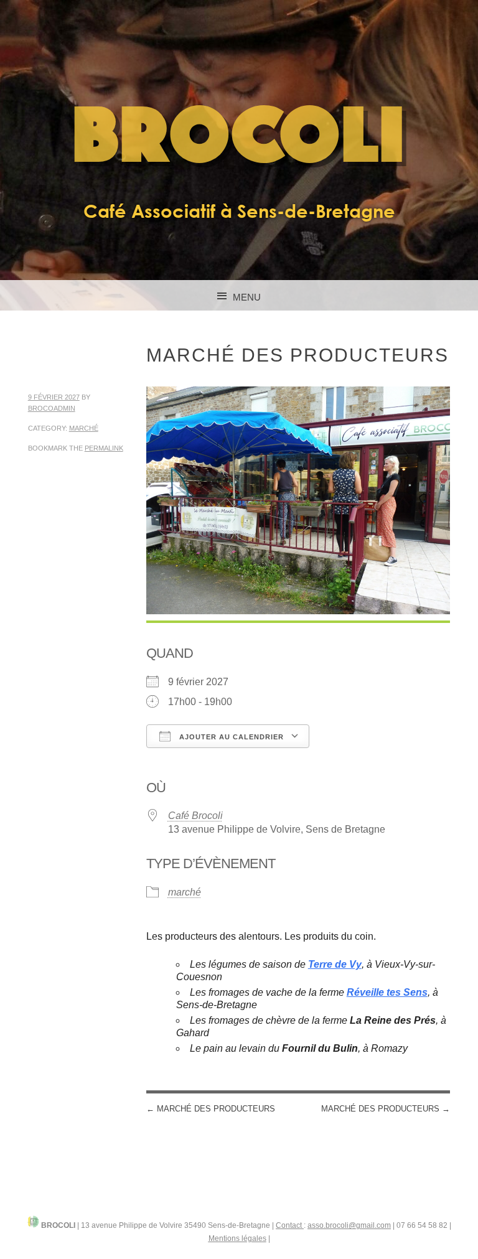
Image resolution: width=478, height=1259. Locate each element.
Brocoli (239, 139)
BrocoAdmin (51, 408)
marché (83, 428)
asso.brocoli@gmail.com (349, 1225)
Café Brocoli (195, 815)
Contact (290, 1225)
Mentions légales (237, 1238)
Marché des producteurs (210, 1108)
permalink (104, 448)
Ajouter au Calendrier (230, 737)
